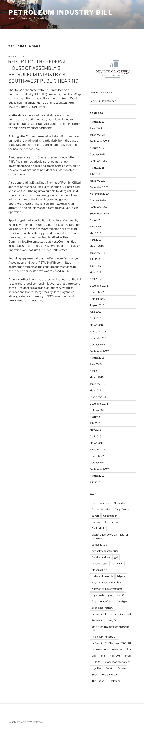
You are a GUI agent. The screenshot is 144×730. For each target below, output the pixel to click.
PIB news (115, 655)
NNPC (120, 595)
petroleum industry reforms (107, 649)
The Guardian (109, 674)
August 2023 (97, 121)
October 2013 (98, 410)
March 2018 (97, 246)
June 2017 (95, 265)
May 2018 (95, 233)
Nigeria (121, 576)
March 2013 (97, 442)
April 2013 (95, 436)
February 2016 (98, 331)
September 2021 (99, 160)
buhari (95, 515)
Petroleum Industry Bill (60, 12)
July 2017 (95, 259)
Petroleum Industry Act (103, 100)
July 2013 (95, 423)
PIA (129, 649)
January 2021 (97, 180)
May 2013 (95, 429)
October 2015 (98, 344)
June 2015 (96, 364)
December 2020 (99, 187)
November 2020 (99, 193)
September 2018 (99, 213)
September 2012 (99, 469)
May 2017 (95, 272)
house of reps (99, 563)
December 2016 (99, 285)
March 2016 (97, 324)
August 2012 (97, 475)
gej (116, 557)
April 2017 (95, 278)
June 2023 (96, 128)
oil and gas (121, 601)
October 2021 (97, 154)
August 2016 (97, 305)
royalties (96, 668)
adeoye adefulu (100, 503)
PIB (103, 655)
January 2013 (97, 449)
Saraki (109, 668)
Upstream (114, 680)
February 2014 (98, 396)
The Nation (98, 680)
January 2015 (97, 383)
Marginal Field (99, 569)
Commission (110, 515)
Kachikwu (117, 563)
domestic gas (99, 544)
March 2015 (97, 377)
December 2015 (99, 338)
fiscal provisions (101, 557)
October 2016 (98, 298)
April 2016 (95, 318)
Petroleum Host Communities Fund (111, 614)
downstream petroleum (105, 550)
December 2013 (99, 403)
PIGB (128, 655)
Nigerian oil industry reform (107, 588)
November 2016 (99, 292)
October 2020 (98, 200)
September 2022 (99, 141)
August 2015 (97, 357)
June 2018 (96, 226)
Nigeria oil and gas (102, 595)
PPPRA (96, 661)
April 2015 (95, 370)
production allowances (117, 661)
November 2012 (99, 456)
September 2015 (99, 351)
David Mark (98, 528)
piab (94, 655)
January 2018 (97, 252)
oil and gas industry (102, 607)
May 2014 (95, 390)
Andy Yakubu (122, 509)
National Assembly (102, 576)
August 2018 (97, 219)
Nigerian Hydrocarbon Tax (106, 582)
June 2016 (96, 311)
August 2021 (97, 167)
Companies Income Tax (105, 521)
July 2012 (95, 482)
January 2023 (97, 134)
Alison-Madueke (101, 509)
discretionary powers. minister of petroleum (110, 536)
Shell (94, 674)
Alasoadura (119, 503)
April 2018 (95, 239)
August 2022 (97, 147)
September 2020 (99, 206)
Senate (121, 668)
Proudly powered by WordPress (25, 721)
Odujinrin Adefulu (101, 601)
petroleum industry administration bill (110, 628)
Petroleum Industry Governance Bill (111, 642)
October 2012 (97, 462)
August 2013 (97, 416)
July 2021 (95, 174)
